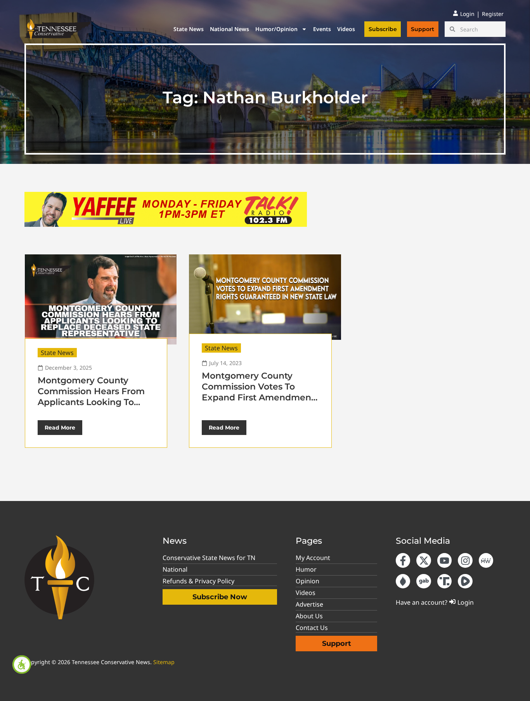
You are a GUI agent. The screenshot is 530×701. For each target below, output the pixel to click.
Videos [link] (346, 29)
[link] (21, 664)
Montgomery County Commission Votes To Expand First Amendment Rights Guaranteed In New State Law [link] (259, 397)
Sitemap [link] (164, 662)
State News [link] (188, 29)
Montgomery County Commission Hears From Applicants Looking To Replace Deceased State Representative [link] (91, 402)
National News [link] (229, 29)
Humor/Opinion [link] (276, 29)
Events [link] (322, 29)
